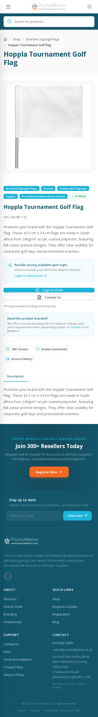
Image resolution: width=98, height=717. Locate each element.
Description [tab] (15, 376)
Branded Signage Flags (42, 39)
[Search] (89, 7)
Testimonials (13, 622)
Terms (21, 710)
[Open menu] (8, 7)
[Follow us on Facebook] (8, 576)
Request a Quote (65, 606)
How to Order (13, 606)
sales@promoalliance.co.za (72, 649)
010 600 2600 (63, 643)
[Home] (5, 39)
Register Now (46, 472)
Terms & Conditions (18, 659)
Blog (56, 622)
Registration (61, 614)
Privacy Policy (13, 667)
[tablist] (49, 376)
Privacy (34, 710)
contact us (77, 327)
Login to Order (53, 290)
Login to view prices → (31, 275)
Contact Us (53, 297)
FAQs (7, 652)
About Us (10, 599)
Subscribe (75, 515)
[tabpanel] (49, 401)
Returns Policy (14, 675)
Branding (10, 614)
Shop (16, 39)
